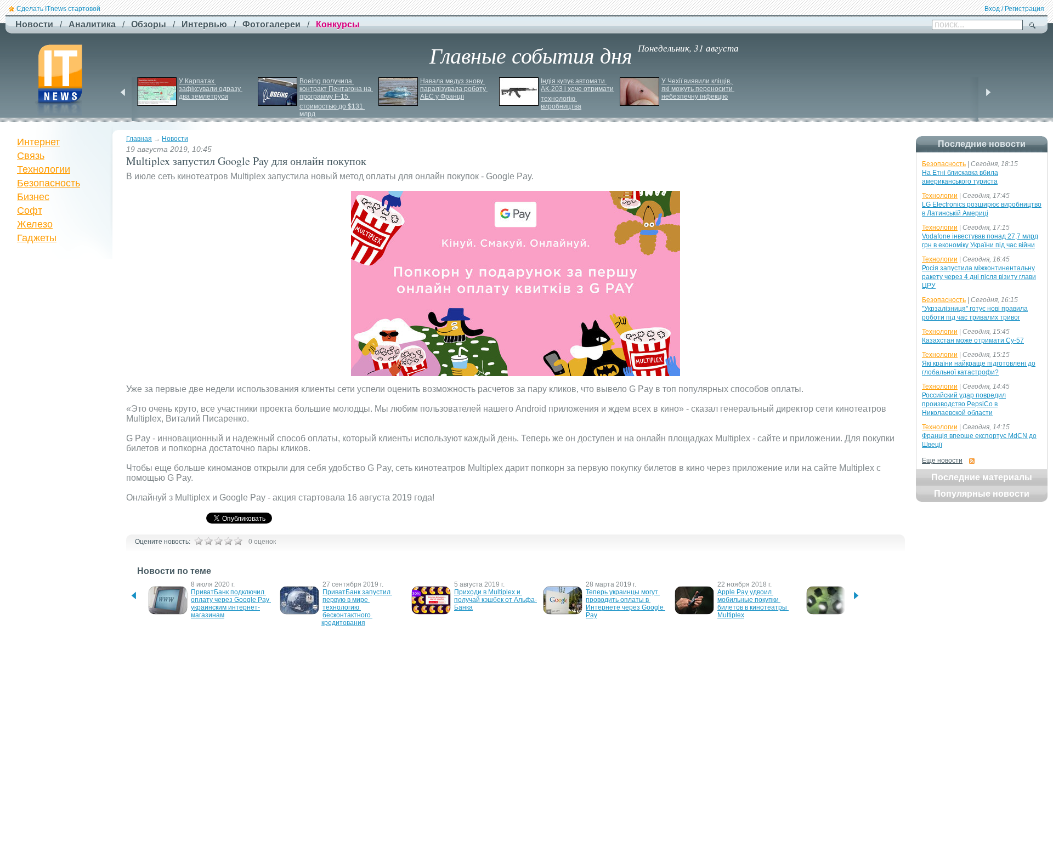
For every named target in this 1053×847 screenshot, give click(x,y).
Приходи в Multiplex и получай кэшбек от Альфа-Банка (495, 599)
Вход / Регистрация (1014, 9)
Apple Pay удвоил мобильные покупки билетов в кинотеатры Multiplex (753, 603)
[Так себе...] (218, 541)
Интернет (38, 142)
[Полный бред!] (198, 541)
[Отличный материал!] (238, 541)
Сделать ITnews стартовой (58, 9)
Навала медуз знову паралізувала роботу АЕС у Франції (454, 88)
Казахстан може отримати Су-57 (973, 340)
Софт (29, 210)
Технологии (43, 169)
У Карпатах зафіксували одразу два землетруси (210, 88)
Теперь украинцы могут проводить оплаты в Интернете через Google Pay (625, 603)
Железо (35, 224)
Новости (175, 139)
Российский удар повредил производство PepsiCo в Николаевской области (964, 404)
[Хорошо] (228, 541)
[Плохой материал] (208, 541)
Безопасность (48, 183)
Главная (139, 139)
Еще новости (942, 460)
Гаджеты (36, 237)
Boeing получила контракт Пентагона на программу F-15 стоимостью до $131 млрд (336, 97)
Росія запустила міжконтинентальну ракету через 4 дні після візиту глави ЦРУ (979, 276)
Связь (30, 155)
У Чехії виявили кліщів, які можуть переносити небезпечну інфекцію (697, 88)
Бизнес (33, 196)
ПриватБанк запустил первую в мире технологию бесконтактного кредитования (356, 607)
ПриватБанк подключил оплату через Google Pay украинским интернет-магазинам (231, 603)
